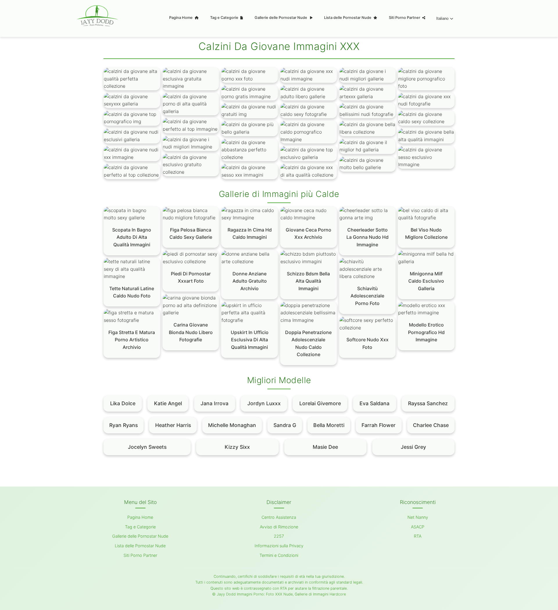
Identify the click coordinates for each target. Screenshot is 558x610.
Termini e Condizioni (279, 555)
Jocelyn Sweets (147, 447)
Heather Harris (173, 425)
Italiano (442, 18)
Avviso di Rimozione (279, 526)
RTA (417, 536)
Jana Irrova (214, 403)
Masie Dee (325, 447)
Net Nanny (417, 517)
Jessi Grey (413, 447)
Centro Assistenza (279, 517)
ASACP (417, 526)
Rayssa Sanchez (428, 403)
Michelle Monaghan (232, 425)
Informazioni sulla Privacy (279, 545)
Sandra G (284, 425)
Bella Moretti (328, 425)
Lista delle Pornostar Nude (348, 17)
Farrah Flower (379, 425)
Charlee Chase (431, 425)
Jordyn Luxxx (264, 403)
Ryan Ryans (123, 425)
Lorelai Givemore (320, 403)
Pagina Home (181, 17)
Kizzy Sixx (237, 447)
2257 (279, 536)
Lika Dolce (122, 403)
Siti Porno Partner (405, 17)
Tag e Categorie (224, 17)
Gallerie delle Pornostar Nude (281, 17)
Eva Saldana (374, 403)
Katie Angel (168, 403)
